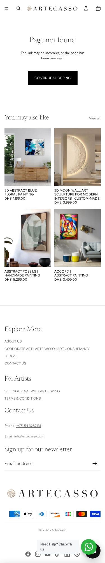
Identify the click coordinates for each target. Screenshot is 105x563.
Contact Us (15, 363)
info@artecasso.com (29, 436)
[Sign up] (95, 463)
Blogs (10, 356)
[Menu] (6, 8)
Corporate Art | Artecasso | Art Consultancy (47, 349)
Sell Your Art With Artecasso (32, 391)
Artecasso (59, 530)
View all (95, 118)
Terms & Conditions (22, 398)
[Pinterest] (77, 554)
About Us (13, 341)
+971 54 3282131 (28, 426)
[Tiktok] (57, 554)
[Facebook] (28, 554)
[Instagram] (37, 554)
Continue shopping (52, 78)
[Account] (86, 8)
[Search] (18, 8)
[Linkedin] (67, 554)
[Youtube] (47, 554)
